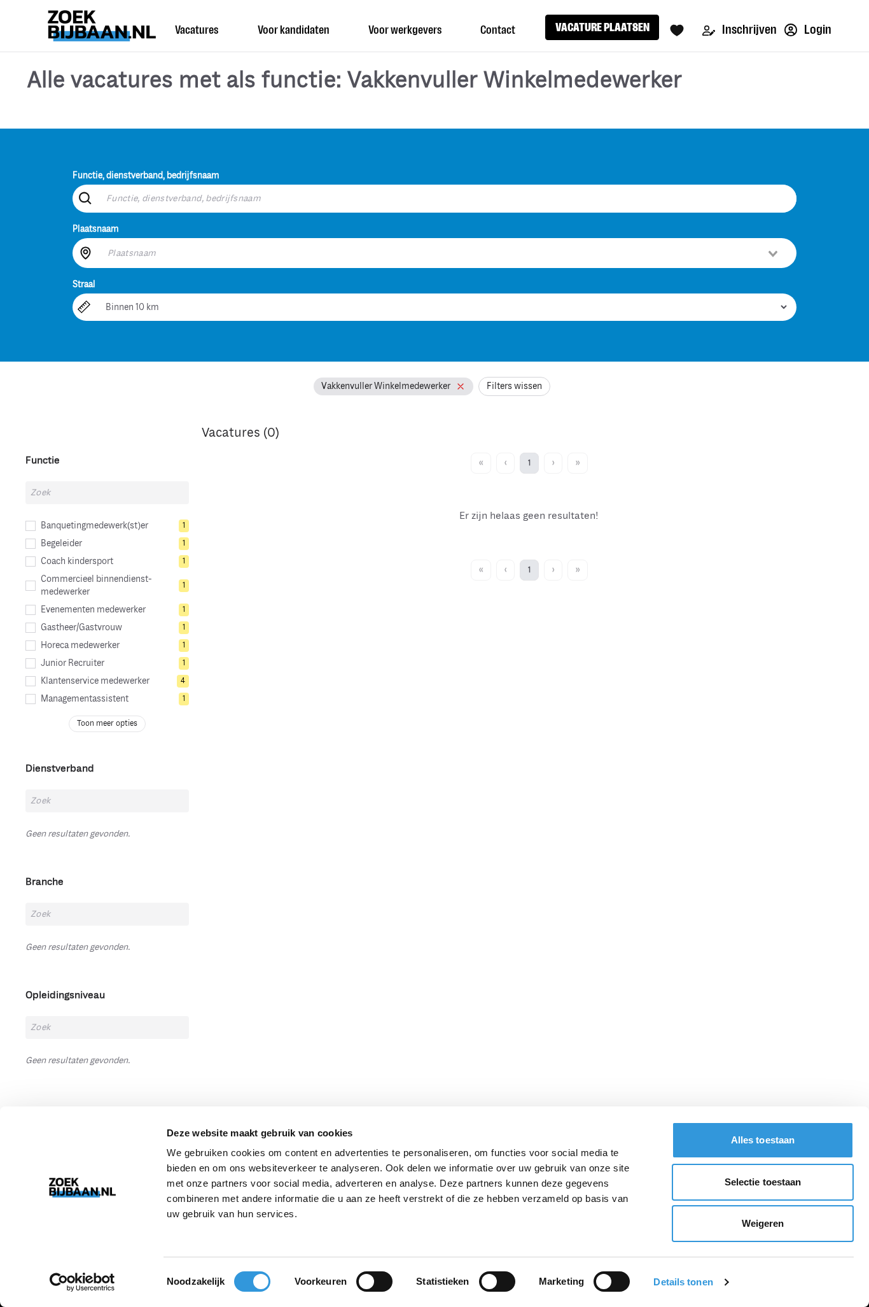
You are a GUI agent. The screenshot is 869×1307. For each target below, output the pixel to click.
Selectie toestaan (763, 1181)
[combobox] (443, 253)
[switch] (374, 1281)
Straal (84, 284)
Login (816, 29)
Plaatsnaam (96, 228)
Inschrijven (748, 29)
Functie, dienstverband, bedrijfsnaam (146, 175)
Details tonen (683, 1281)
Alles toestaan (763, 1139)
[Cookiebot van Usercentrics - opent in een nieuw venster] (82, 1282)
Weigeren (763, 1223)
